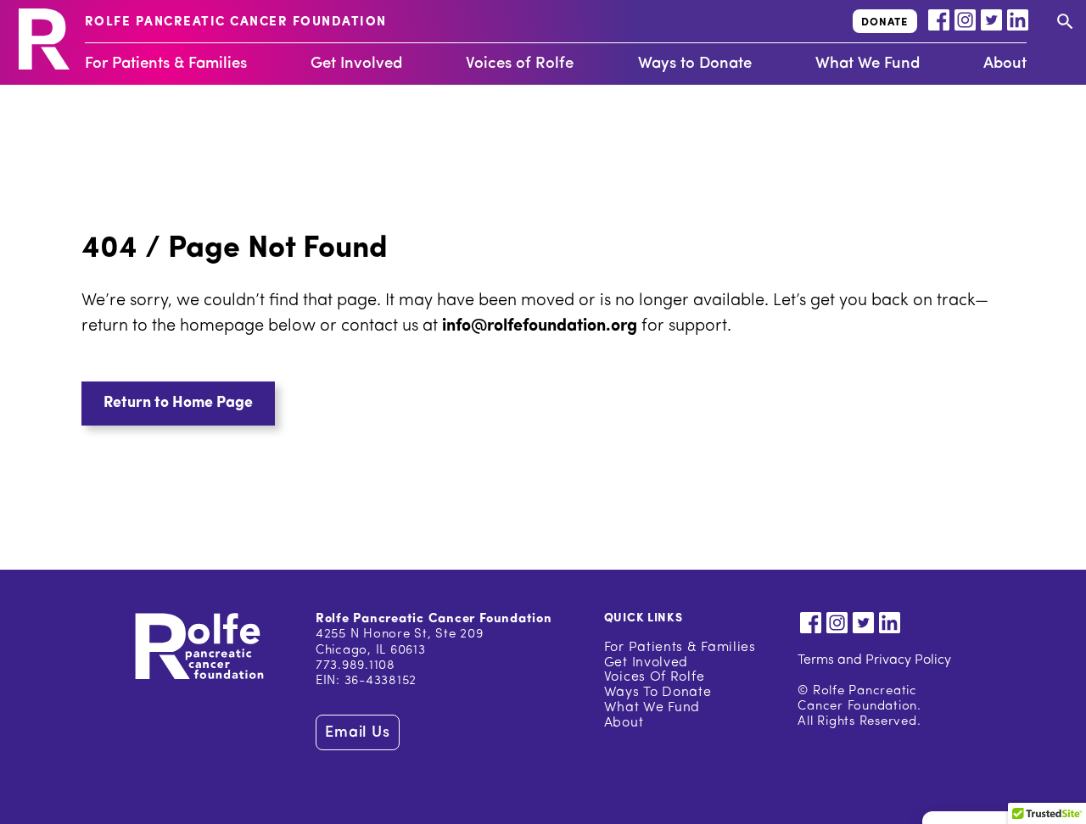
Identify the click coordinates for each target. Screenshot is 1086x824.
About (1005, 64)
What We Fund (867, 64)
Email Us (357, 733)
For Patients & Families (166, 64)
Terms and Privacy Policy (874, 660)
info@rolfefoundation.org (539, 326)
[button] (178, 403)
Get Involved (356, 64)
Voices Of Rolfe (654, 677)
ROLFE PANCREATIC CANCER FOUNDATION (236, 22)
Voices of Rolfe (520, 64)
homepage (224, 326)
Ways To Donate (658, 692)
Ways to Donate (695, 64)
